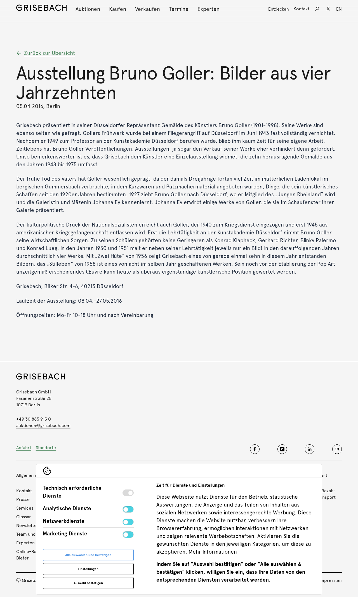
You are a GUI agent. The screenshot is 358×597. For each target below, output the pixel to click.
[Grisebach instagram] (282, 449)
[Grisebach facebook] (255, 449)
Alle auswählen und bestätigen (88, 555)
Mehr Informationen (213, 552)
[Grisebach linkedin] (309, 449)
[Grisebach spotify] (337, 449)
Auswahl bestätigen (88, 583)
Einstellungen (88, 569)
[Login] (328, 9)
